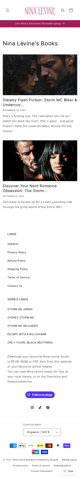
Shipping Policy (17, 269)
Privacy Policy (16, 252)
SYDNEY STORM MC (20, 317)
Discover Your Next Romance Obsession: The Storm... (30, 188)
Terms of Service (18, 277)
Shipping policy (62, 465)
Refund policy (69, 459)
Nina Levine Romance (24, 459)
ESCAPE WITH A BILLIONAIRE (27, 334)
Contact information (42, 471)
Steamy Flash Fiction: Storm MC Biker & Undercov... (40, 102)
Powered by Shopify (47, 459)
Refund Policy (16, 260)
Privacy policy (20, 465)
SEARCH (12, 244)
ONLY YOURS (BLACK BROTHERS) (30, 342)
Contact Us (14, 285)
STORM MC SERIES (20, 309)
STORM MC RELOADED (22, 325)
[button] (7, 10)
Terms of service (41, 465)
